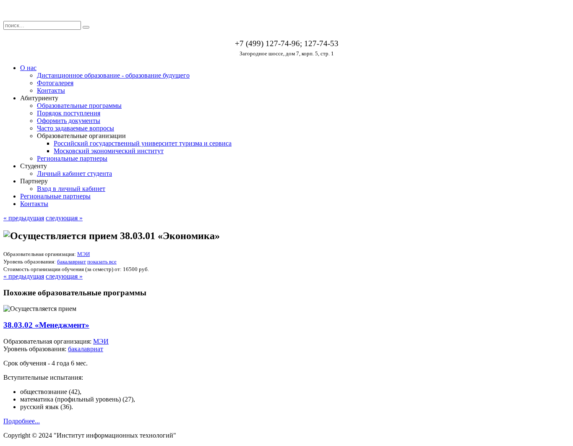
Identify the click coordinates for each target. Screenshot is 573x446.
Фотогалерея (55, 82)
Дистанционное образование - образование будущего (113, 75)
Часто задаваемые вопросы (75, 128)
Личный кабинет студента (74, 173)
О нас (28, 67)
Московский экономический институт (109, 150)
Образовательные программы (79, 105)
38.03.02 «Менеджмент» (46, 325)
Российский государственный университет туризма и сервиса (143, 143)
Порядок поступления (68, 113)
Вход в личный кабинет (71, 188)
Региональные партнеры (72, 158)
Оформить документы (68, 120)
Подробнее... (21, 421)
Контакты (51, 90)
